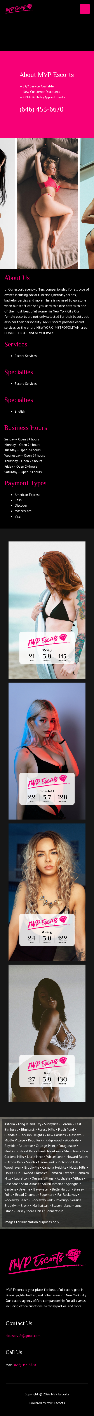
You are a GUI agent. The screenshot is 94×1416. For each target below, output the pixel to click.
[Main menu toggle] (85, 9)
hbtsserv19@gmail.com (23, 1335)
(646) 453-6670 (25, 1365)
